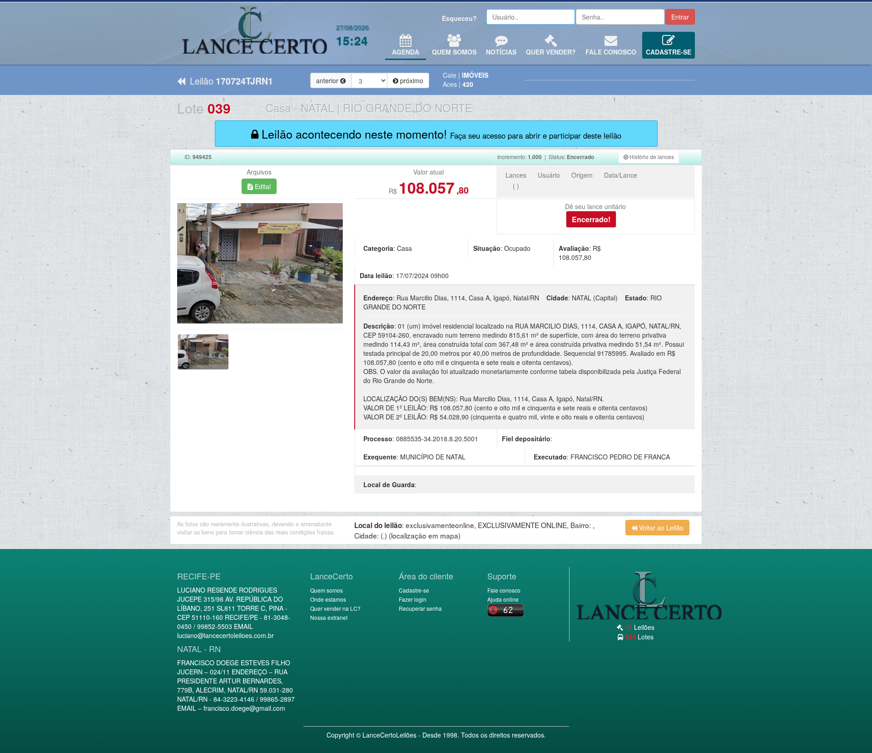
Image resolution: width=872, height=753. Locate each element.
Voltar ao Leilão (660, 527)
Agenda (405, 51)
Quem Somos (454, 51)
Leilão (229, 80)
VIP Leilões (254, 33)
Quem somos (326, 590)
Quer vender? (551, 51)
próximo (410, 80)
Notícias (501, 51)
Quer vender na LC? (335, 608)
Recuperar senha (420, 608)
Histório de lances (651, 156)
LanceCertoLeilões (389, 734)
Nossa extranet (328, 617)
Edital (262, 186)
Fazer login (412, 599)
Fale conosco (610, 51)
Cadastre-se (668, 51)
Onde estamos (328, 599)
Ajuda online (503, 599)
